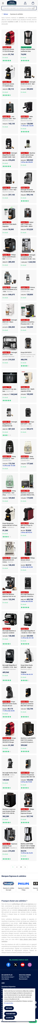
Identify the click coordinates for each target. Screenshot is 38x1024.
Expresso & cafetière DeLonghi (8, 889)
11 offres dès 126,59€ (27, 125)
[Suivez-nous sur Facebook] (8, 965)
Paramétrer (10, 1014)
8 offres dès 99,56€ (26, 782)
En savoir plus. (8, 1003)
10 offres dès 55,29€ (27, 853)
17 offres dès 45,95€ (8, 711)
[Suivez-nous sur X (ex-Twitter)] (15, 965)
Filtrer (33, 1021)
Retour (6, 14)
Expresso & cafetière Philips (23, 889)
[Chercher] (34, 8)
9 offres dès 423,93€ (27, 601)
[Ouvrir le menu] (2, 3)
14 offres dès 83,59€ (27, 567)
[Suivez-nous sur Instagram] (30, 965)
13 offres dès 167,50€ (9, 465)
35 (21, 867)
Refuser (9, 1008)
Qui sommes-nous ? (8, 977)
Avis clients (5, 979)
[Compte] (25, 3)
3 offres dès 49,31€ (26, 532)
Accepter (9, 1018)
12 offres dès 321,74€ (27, 638)
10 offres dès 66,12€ (27, 674)
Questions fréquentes (9, 986)
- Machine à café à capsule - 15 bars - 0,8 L (28, 669)
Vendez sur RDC (24, 977)
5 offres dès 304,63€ (27, 162)
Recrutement (23, 979)
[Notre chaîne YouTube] (23, 965)
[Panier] (33, 3)
